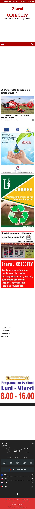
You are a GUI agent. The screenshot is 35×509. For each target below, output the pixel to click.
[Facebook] (17, 494)
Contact (24, 1)
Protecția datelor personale (11, 502)
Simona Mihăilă (5, 120)
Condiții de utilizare (25, 502)
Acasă (2, 87)
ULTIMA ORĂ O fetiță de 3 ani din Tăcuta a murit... (15, 116)
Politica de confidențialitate (13, 499)
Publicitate (31, 1)
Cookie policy (25, 499)
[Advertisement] (17, 31)
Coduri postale (5, 330)
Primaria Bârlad (5, 333)
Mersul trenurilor (6, 328)
